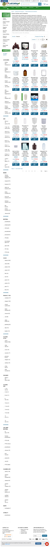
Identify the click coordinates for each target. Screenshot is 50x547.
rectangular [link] (7, 508)
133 (41, 171)
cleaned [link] (7, 480)
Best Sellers (24, 7)
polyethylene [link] (7, 221)
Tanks (4, 43)
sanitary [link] (7, 362)
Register (46, 1)
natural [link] (7, 260)
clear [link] (7, 263)
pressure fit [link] (7, 357)
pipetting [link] (7, 324)
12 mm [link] (7, 409)
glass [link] (7, 245)
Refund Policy (24, 533)
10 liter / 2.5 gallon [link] (7, 160)
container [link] (7, 298)
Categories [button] (5, 7)
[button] (6, 60)
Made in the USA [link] (7, 379)
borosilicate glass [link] (7, 242)
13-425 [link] (6, 421)
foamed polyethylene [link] (7, 436)
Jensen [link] (7, 213)
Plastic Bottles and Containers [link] (7, 70)
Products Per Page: (39, 36)
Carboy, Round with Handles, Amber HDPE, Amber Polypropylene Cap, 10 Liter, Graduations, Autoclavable (34, 156)
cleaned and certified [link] (7, 476)
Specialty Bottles (5, 31)
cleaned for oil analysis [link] (7, 491)
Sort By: (13, 36)
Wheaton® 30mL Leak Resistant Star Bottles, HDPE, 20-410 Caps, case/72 (34, 80)
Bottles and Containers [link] (7, 63)
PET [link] (6, 249)
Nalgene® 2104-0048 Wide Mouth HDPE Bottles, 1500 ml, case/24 (43, 154)
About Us (17, 7)
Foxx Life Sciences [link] (7, 197)
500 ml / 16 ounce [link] (7, 122)
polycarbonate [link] (7, 231)
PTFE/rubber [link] (7, 464)
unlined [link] (7, 458)
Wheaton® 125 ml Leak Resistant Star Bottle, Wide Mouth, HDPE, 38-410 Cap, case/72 (25, 129)
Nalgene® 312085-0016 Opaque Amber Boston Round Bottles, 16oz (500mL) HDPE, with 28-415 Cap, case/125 (15, 55)
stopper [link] (7, 359)
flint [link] (6, 273)
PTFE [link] (7, 252)
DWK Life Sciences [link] (7, 188)
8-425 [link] (6, 399)
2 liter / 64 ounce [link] (7, 150)
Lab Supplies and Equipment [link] (7, 91)
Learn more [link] (7, 544)
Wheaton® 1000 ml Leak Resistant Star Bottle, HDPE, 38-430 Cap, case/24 (34, 54)
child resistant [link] (7, 370)
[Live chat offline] (47, 544)
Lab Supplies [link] (7, 97)
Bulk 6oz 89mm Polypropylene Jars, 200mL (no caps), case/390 (15, 153)
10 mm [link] (7, 403)
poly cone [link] (6, 454)
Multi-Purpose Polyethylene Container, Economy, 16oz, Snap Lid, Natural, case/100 (34, 105)
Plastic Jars (5, 25)
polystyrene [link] (7, 234)
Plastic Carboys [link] (7, 81)
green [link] (7, 280)
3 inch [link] (7, 392)
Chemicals (31, 7)
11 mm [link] (7, 406)
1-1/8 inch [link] (6, 389)
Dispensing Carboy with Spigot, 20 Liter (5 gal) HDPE (25, 52)
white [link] (7, 270)
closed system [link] (7, 305)
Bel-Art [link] (6, 206)
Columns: (34, 39)
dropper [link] (7, 301)
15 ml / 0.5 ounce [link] (7, 166)
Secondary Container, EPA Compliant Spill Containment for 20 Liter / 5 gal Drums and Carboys (15, 81)
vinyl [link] (6, 461)
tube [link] (7, 327)
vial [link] (6, 316)
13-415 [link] (6, 416)
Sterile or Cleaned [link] (7, 102)
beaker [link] (7, 331)
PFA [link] (6, 237)
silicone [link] (7, 450)
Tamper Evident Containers (6, 40)
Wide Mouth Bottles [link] (7, 76)
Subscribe (45, 535)
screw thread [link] (7, 341)
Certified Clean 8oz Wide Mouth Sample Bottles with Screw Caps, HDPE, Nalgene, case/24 (16, 129)
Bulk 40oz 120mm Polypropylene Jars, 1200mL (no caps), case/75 (44, 129)
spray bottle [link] (7, 320)
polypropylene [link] (7, 224)
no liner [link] (7, 432)
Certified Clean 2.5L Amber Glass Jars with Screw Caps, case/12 (25, 80)
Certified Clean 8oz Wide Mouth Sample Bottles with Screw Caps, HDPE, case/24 (43, 104)
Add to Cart (16, 65)
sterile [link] (7, 471)
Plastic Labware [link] (7, 112)
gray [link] (7, 286)
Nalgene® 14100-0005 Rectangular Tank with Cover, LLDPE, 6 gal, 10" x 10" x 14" (43, 54)
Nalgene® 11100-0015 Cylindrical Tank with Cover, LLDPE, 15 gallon (25, 154)
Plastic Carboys (4, 19)
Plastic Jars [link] (7, 86)
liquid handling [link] (7, 309)
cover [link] (7, 349)
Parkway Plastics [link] (7, 201)
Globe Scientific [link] (7, 192)
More (37, 7)
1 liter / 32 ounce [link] (7, 128)
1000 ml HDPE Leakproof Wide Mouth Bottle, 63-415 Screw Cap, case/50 (15, 104)
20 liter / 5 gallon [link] (7, 155)
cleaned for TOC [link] (6, 501)
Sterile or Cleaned (5, 37)
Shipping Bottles (5, 28)
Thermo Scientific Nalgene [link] (7, 176)
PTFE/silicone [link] (7, 443)
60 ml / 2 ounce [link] (7, 141)
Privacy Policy (24, 532)
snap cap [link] (6, 346)
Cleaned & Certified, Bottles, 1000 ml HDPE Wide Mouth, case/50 (25, 104)
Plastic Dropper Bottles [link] (7, 107)
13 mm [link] (7, 412)
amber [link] (7, 267)
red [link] (6, 276)
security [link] (7, 353)
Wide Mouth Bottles (5, 46)
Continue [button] (38, 543)
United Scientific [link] (7, 209)
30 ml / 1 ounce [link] (7, 146)
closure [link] (7, 313)
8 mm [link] (7, 395)
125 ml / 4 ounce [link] (7, 137)
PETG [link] (7, 228)
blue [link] (7, 289)
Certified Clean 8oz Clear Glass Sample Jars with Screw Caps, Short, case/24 (43, 80)
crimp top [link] (6, 367)
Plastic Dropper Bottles (6, 22)
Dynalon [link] (7, 184)
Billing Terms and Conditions (24, 530)
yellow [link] (7, 283)
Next (46, 171)
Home (12, 7)
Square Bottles (6, 34)
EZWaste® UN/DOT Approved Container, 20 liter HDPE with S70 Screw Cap (34, 129)
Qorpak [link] (7, 181)
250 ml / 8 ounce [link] (7, 132)
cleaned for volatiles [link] (7, 485)
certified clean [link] (6, 496)
